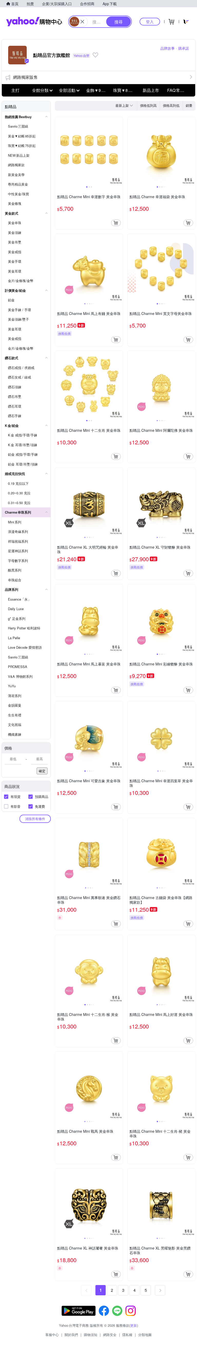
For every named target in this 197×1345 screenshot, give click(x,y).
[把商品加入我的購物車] (116, 222)
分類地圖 (145, 1334)
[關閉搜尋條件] (82, 22)
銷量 (189, 105)
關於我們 (71, 1334)
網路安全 (109, 1334)
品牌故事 (167, 48)
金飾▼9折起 (98, 90)
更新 (133, 1325)
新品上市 (151, 90)
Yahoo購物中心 (34, 21)
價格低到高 (148, 105)
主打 (15, 90)
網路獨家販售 (25, 77)
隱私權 (127, 1334)
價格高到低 (171, 105)
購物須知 (90, 1334)
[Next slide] (119, 151)
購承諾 (183, 48)
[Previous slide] (58, 151)
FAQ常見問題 (179, 90)
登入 (150, 21)
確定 (42, 770)
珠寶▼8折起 (124, 90)
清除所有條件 (35, 818)
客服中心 (52, 1334)
